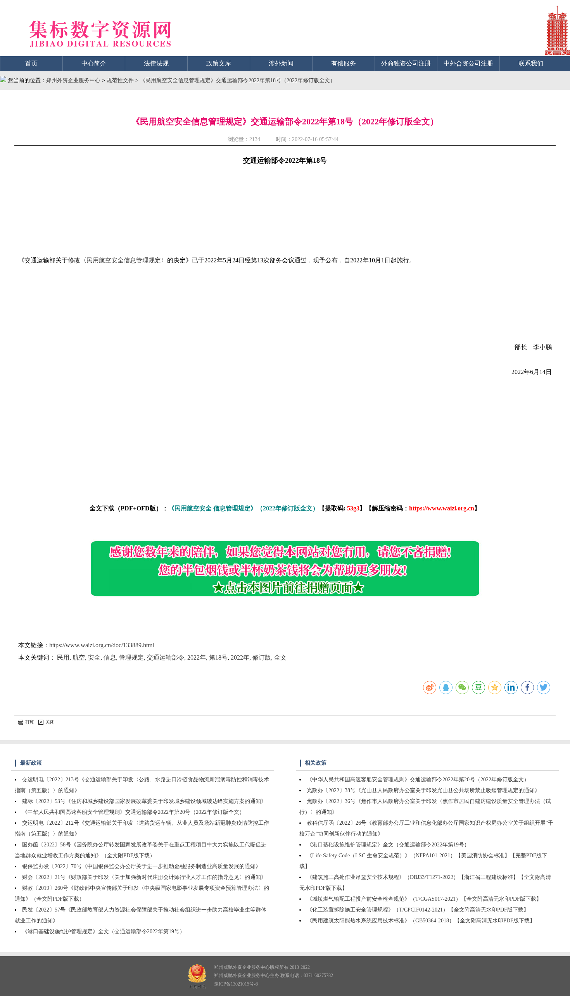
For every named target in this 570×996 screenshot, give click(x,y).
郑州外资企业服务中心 (73, 80)
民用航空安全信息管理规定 (123, 260)
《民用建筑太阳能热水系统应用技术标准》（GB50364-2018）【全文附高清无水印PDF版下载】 (421, 921)
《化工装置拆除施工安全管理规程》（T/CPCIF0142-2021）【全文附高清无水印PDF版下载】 (418, 910)
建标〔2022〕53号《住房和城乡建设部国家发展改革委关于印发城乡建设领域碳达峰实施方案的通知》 (144, 801)
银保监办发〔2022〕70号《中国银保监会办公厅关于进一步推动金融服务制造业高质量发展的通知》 (141, 866)
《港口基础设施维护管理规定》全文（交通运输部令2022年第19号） (103, 931)
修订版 (261, 657)
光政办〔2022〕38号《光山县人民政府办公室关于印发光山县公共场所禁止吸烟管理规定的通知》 (423, 790)
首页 (31, 63)
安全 (94, 657)
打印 (30, 722)
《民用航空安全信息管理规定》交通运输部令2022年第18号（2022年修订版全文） (237, 80)
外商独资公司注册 (406, 63)
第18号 (218, 657)
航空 (79, 657)
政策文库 (218, 63)
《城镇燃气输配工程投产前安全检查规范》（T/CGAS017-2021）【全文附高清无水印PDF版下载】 (424, 899)
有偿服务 (343, 63)
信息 (110, 657)
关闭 (50, 722)
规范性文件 (121, 80)
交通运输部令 (165, 657)
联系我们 (530, 63)
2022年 (196, 657)
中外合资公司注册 (468, 63)
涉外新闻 (281, 63)
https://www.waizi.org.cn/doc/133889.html (101, 645)
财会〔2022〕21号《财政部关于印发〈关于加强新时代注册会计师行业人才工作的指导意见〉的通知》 (144, 877)
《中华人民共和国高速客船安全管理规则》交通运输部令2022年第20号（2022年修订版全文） (133, 812)
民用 (63, 657)
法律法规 (156, 63)
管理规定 (131, 657)
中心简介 (93, 63)
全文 (280, 657)
